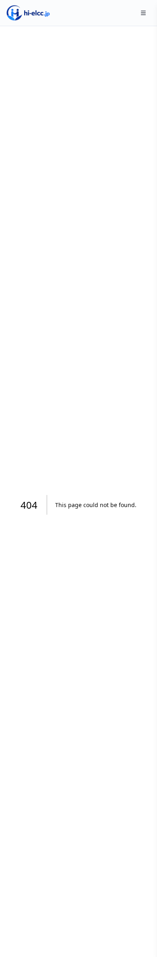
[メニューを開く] (143, 13)
